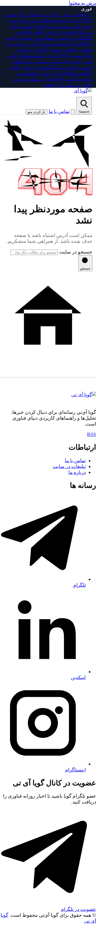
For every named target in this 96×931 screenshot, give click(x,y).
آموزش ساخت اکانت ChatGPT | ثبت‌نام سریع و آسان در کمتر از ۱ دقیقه (48, 43)
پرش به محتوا (82, 3)
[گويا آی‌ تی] (81, 92)
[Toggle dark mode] (73, 112)
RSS (91, 434)
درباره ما (77, 472)
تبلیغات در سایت (69, 466)
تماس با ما (59, 111)
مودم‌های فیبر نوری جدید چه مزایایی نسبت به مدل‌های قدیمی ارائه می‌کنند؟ (50, 26)
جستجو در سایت (75, 252)
